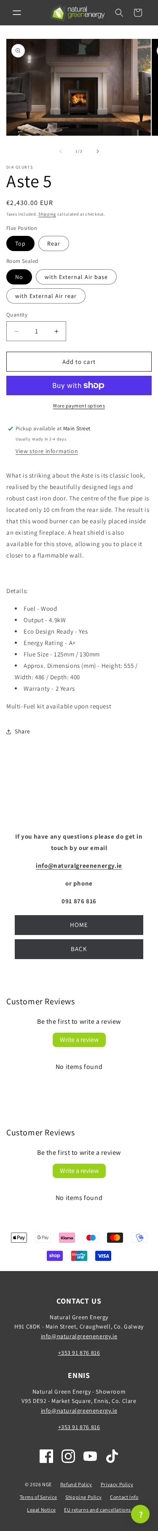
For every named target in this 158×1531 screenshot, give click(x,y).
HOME (79, 925)
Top (20, 243)
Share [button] (22, 731)
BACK (79, 949)
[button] (17, 12)
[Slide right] (97, 151)
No (19, 277)
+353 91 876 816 (79, 1352)
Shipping (47, 214)
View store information (47, 451)
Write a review (79, 1039)
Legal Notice (41, 1509)
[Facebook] (46, 1456)
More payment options (79, 405)
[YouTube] (90, 1456)
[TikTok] (112, 1456)
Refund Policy (76, 1484)
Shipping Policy (83, 1497)
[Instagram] (68, 1456)
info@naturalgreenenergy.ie (79, 1336)
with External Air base (76, 277)
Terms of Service (38, 1497)
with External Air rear (46, 296)
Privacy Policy (117, 1484)
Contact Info (124, 1497)
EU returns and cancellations (97, 1509)
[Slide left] (60, 151)
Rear (53, 243)
